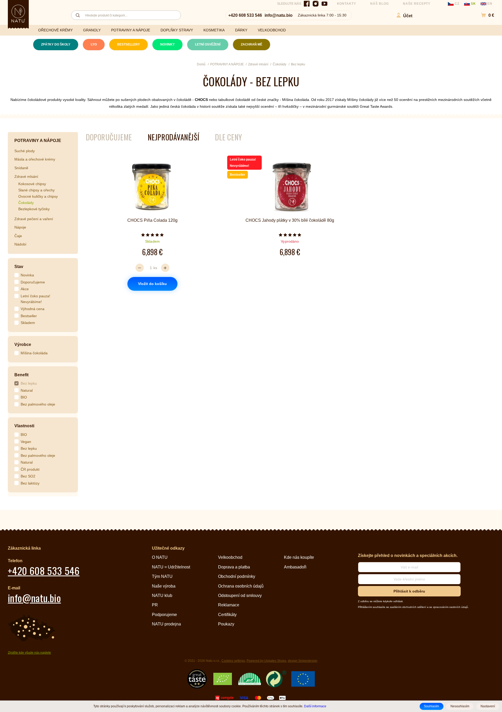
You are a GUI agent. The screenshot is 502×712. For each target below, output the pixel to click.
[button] (485, 15)
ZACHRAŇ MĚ (251, 44)
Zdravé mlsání (26, 176)
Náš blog (379, 3)
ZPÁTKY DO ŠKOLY (55, 44)
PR (155, 605)
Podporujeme (164, 614)
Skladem (28, 323)
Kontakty (346, 3)
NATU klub (162, 595)
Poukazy (226, 624)
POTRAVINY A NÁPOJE (130, 30)
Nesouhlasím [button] (459, 706)
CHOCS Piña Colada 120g (152, 220)
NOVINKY (167, 44)
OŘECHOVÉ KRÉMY (55, 30)
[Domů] (18, 13)
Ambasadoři (295, 567)
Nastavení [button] (488, 706)
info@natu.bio (279, 15)
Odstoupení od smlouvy (240, 595)
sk (473, 3)
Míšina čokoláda (34, 353)
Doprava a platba (234, 567)
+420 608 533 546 (245, 15)
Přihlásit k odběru (409, 591)
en (489, 3)
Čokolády (26, 203)
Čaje (18, 236)
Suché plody (24, 151)
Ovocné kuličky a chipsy (38, 196)
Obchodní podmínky (236, 576)
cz (457, 3)
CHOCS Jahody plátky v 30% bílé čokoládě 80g (290, 220)
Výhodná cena (32, 309)
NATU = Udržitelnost (171, 567)
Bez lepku (29, 383)
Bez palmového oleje (38, 404)
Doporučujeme (33, 282)
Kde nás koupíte (299, 557)
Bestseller (29, 316)
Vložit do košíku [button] (152, 284)
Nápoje (20, 227)
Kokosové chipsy (32, 184)
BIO (24, 397)
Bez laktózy (30, 483)
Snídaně (21, 168)
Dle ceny (228, 137)
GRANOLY (92, 30)
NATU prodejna (166, 624)
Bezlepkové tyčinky (34, 209)
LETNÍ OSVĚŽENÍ (207, 44)
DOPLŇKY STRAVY (177, 30)
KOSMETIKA (214, 30)
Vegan (26, 442)
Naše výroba (163, 586)
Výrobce (22, 344)
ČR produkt (30, 469)
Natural (27, 390)
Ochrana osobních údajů (241, 586)
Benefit (21, 375)
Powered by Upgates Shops (266, 661)
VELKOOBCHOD (272, 30)
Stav (18, 266)
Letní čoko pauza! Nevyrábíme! (35, 299)
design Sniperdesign (302, 661)
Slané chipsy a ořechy (36, 190)
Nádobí (20, 244)
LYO (94, 44)
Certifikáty (227, 614)
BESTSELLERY (128, 44)
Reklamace (228, 605)
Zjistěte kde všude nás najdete (29, 652)
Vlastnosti (24, 426)
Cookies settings (233, 661)
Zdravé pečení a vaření (33, 219)
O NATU (160, 557)
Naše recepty (417, 3)
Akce (25, 289)
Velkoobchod (230, 557)
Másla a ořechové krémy (34, 159)
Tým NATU (162, 576)
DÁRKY (241, 30)
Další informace (315, 706)
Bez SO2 (28, 476)
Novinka (27, 275)
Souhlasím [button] (431, 706)
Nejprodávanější (173, 137)
